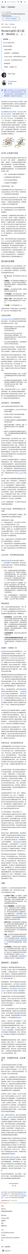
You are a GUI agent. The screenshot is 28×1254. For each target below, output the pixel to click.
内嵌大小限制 (6, 1030)
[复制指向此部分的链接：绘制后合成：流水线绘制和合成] (24, 743)
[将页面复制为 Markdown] (22, 34)
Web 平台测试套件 (21, 915)
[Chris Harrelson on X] (9, 84)
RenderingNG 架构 (19, 94)
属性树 (3, 651)
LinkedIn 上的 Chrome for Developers (10, 1237)
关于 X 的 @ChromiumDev (7, 1232)
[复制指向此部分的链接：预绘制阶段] (10, 603)
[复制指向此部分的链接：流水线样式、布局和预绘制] (21, 403)
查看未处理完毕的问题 (6, 1211)
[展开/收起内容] (9, 40)
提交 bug (3, 1208)
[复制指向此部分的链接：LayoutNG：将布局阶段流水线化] (2, 557)
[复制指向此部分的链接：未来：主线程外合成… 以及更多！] (6, 1060)
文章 (10, 108)
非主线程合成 (12, 1157)
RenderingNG (9, 94)
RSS (2, 1240)
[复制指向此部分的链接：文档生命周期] (12, 316)
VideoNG (13, 96)
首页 (2, 24)
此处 (3, 755)
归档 (2, 1223)
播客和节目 (4, 1225)
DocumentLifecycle (6, 319)
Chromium (11, 7)
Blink (2, 112)
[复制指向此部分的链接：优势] (6, 883)
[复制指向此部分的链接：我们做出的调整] (15, 261)
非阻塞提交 (10, 1117)
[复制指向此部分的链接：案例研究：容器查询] (19, 963)
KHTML (5, 114)
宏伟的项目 (7, 560)
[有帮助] (13, 27)
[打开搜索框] (18, 2)
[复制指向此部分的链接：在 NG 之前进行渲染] (19, 153)
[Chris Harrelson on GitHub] (11, 84)
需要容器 (18, 1017)
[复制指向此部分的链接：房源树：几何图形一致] (18, 648)
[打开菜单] (2, 2)
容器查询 (21, 958)
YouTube (3, 1235)
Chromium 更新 (5, 1218)
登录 (25, 2)
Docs (3, 7)
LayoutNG (19, 96)
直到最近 (18, 842)
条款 (2, 1246)
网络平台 (16, 101)
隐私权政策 (7, 1246)
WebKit (10, 112)
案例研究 (3, 1220)
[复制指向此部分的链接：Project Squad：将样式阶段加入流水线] (5, 511)
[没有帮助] (15, 27)
